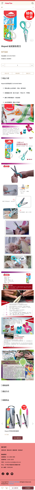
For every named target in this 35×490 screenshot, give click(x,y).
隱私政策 (9, 450)
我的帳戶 (20, 450)
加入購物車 (15, 488)
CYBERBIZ (11, 483)
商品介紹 (7, 73)
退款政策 (3, 450)
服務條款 (14, 450)
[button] (33, 424)
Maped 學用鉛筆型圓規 (12, 431)
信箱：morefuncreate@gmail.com (11, 462)
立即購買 (27, 488)
